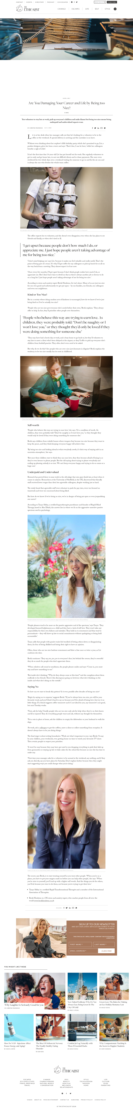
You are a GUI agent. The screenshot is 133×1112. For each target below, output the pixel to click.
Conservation (46, 1085)
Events (29, 2)
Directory (39, 2)
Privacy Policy (87, 1100)
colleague (43, 728)
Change (62, 9)
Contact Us (64, 1100)
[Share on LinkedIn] (97, 128)
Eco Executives (27, 1081)
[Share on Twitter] (94, 128)
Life (87, 9)
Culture (106, 1081)
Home (64, 98)
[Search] (104, 2)
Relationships (66, 1087)
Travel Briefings (27, 1083)
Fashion (86, 1083)
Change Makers (47, 1081)
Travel (27, 1085)
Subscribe (112, 2)
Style (107, 9)
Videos (29, 1100)
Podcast (50, 2)
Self (97, 9)
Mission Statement (51, 1100)
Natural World (47, 1083)
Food (105, 1083)
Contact (19, 2)
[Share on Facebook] (92, 128)
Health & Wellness (66, 1084)
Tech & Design (86, 1081)
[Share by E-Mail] (100, 128)
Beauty (66, 1081)
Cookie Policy (100, 1100)
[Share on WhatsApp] (104, 128)
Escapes (76, 9)
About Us (37, 1100)
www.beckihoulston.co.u (43, 901)
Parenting (106, 1085)
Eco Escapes (63, 2)
